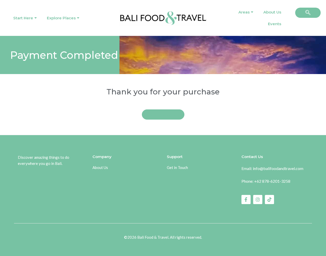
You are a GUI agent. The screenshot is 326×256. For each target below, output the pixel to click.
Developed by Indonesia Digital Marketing (163, 244)
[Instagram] (257, 199)
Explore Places (61, 18)
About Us (272, 12)
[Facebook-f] (246, 199)
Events (274, 23)
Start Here (23, 18)
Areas (244, 12)
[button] (308, 13)
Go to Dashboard (163, 114)
